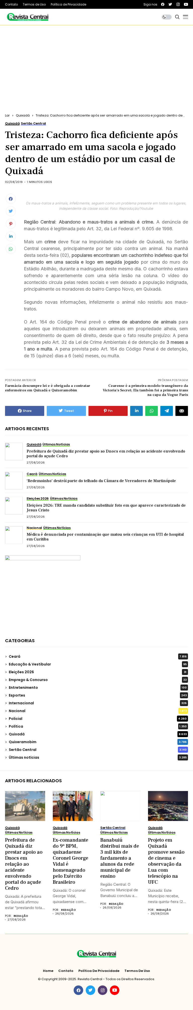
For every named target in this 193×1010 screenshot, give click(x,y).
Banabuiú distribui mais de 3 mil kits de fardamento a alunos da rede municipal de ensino (119, 858)
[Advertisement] (96, 63)
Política (98, 726)
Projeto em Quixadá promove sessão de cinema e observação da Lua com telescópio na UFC (166, 861)
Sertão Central (98, 749)
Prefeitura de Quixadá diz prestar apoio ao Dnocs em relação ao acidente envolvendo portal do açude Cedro (106, 454)
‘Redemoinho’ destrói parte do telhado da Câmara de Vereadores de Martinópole (101, 480)
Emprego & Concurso (98, 679)
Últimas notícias (98, 757)
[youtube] (186, 4)
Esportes (98, 695)
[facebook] (162, 4)
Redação (21, 916)
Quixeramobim (98, 741)
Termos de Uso (137, 971)
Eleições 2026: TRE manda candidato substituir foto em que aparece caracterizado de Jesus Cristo (106, 508)
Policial (98, 718)
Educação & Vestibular (98, 664)
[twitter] (170, 4)
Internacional (98, 703)
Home (48, 971)
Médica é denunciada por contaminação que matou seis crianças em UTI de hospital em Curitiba (105, 537)
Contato (65, 971)
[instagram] (178, 4)
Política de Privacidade (98, 971)
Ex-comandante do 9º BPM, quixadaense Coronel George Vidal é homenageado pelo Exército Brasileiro (70, 861)
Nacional (98, 710)
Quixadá (23, 115)
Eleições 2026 (97, 672)
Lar (7, 115)
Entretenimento (98, 687)
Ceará (98, 656)
